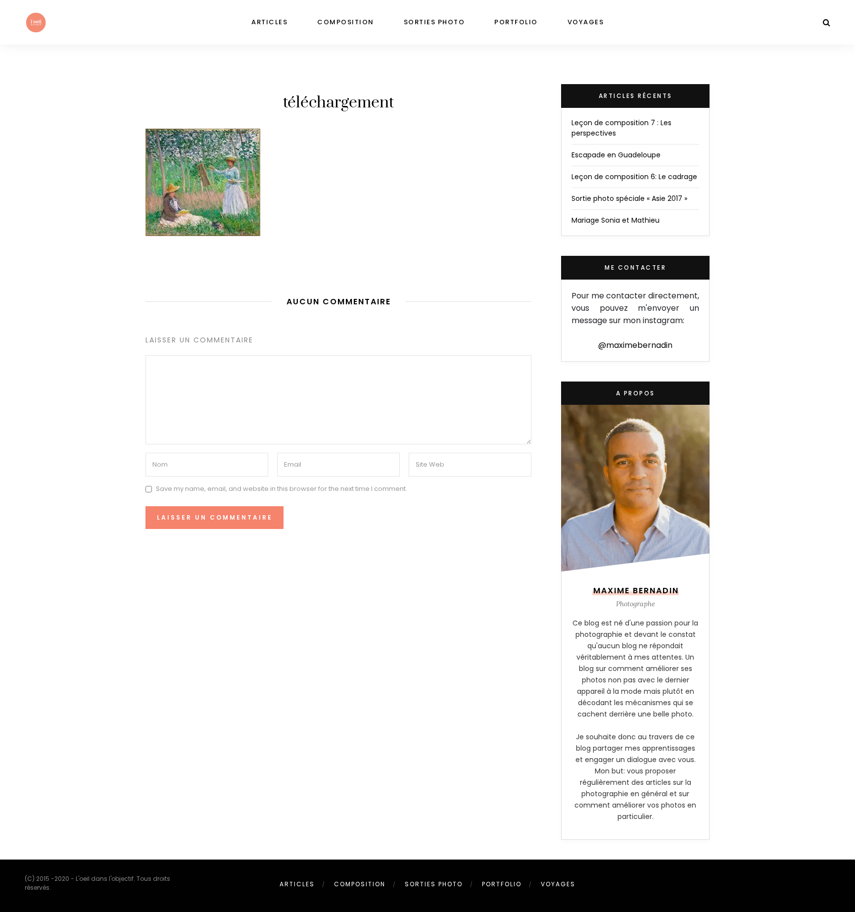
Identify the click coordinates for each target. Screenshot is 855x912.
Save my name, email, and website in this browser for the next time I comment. (281, 488)
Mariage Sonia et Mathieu (615, 220)
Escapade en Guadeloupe (616, 155)
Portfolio (516, 22)
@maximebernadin (635, 345)
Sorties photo (434, 22)
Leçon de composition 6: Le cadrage (634, 177)
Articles (269, 22)
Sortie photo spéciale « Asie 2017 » (629, 198)
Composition (345, 22)
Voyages (586, 22)
